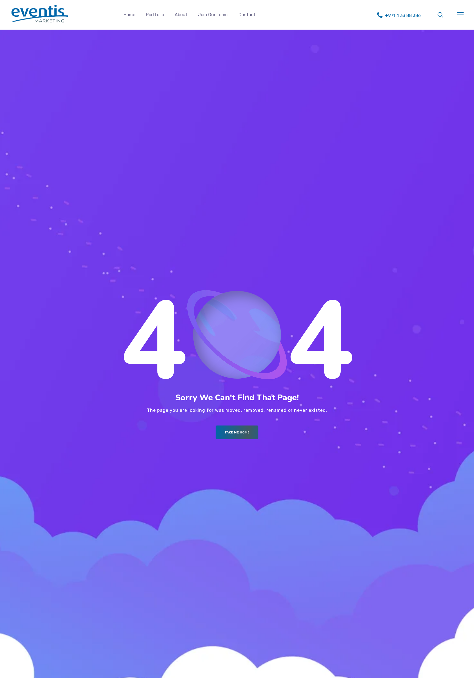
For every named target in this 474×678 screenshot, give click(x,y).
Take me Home (237, 432)
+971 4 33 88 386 (403, 15)
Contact (246, 14)
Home (129, 14)
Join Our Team (213, 14)
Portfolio (155, 14)
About (181, 14)
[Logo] (40, 14)
